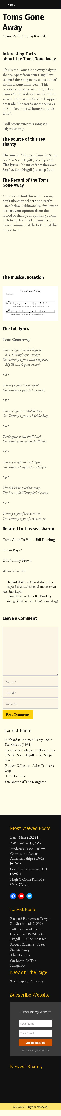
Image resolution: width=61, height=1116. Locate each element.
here (33, 200)
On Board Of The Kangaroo (25, 781)
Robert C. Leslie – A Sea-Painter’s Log (29, 768)
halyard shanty (16, 586)
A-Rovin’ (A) (19, 843)
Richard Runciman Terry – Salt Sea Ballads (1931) (28, 742)
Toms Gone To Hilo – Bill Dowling (29, 539)
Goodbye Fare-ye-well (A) (28, 868)
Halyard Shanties (17, 582)
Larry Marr (18, 837)
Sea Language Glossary (27, 981)
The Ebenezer (15, 776)
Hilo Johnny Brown (17, 560)
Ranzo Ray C (12, 550)
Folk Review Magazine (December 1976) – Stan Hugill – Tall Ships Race (30, 755)
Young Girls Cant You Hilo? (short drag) (32, 601)
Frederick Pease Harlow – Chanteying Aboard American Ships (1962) (28, 853)
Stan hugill (15, 591)
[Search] (56, 4)
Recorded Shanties (41, 582)
